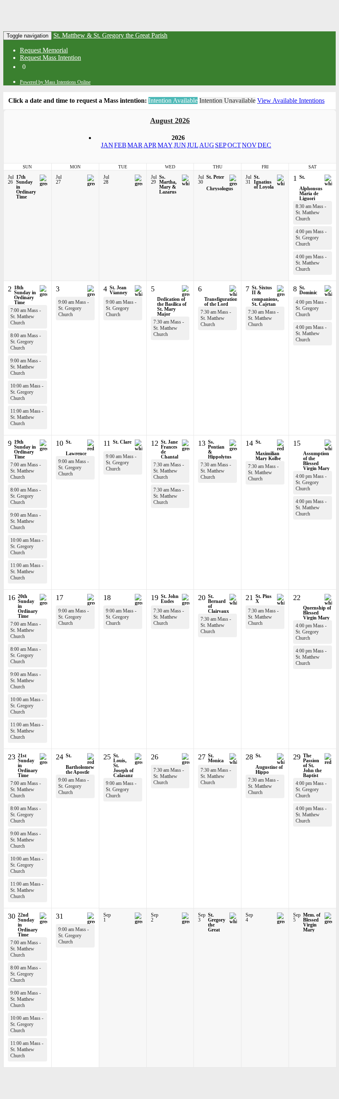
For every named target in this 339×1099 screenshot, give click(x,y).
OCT (234, 145)
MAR (135, 145)
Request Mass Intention (50, 57)
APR (150, 145)
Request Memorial (44, 50)
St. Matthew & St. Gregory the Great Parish (110, 35)
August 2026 (170, 120)
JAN (107, 145)
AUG (206, 145)
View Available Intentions (291, 100)
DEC (264, 145)
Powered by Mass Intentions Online (55, 82)
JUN (180, 145)
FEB (120, 145)
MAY (165, 145)
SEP (221, 145)
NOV (249, 145)
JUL (192, 145)
